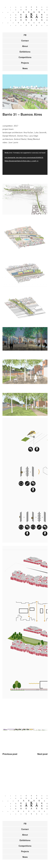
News (25, 68)
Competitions (25, 57)
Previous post (9, 754)
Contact (25, 40)
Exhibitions (25, 51)
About (25, 46)
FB (25, 35)
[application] (25, 162)
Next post (42, 754)
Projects (25, 62)
